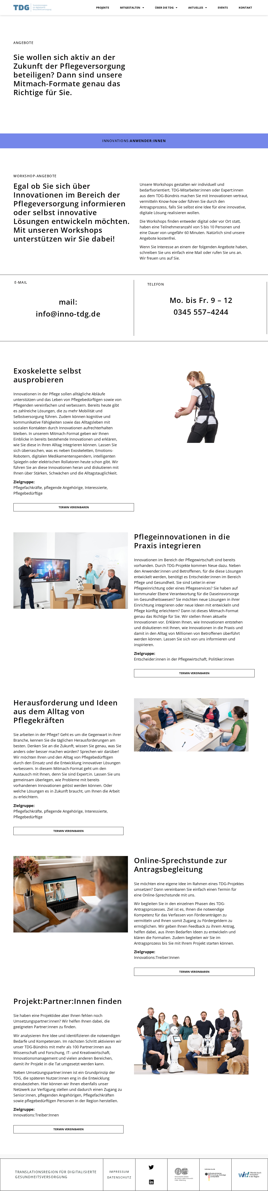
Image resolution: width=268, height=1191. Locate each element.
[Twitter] (151, 1167)
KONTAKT (245, 7)
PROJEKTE (102, 7)
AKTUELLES (195, 7)
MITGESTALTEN (130, 7)
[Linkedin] (151, 1182)
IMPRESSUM (119, 1172)
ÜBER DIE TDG (164, 7)
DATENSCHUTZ (119, 1177)
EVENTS (223, 7)
